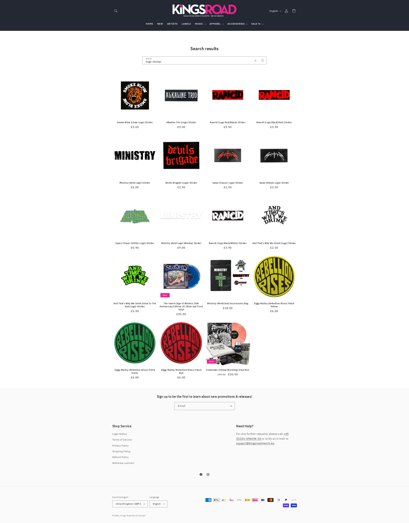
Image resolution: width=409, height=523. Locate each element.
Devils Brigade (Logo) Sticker (181, 182)
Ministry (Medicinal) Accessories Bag (227, 303)
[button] (116, 11)
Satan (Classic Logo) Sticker (227, 182)
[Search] (262, 60)
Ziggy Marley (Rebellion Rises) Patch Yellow (274, 305)
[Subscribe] (231, 406)
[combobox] (204, 60)
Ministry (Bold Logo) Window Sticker (181, 243)
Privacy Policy (120, 445)
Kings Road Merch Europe (133, 515)
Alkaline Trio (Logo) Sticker (181, 122)
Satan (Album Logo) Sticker (274, 182)
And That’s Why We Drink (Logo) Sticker (274, 243)
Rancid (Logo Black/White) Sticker (228, 243)
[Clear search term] (255, 60)
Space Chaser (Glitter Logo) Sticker (134, 243)
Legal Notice (119, 433)
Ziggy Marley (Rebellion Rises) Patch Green (135, 371)
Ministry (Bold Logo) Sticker (135, 182)
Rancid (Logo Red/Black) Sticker (227, 122)
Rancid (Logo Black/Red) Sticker (274, 122)
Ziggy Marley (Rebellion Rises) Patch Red (181, 371)
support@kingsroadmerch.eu (255, 443)
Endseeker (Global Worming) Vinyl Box (227, 369)
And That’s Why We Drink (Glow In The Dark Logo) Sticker (134, 305)
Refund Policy (120, 457)
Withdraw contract (123, 463)
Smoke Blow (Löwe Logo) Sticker (135, 122)
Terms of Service (122, 439)
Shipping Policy (121, 451)
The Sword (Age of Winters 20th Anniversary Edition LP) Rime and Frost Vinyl (181, 306)
